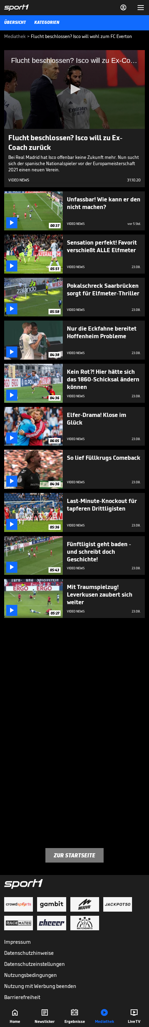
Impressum (17, 942)
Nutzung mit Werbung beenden (40, 986)
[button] (74, 89)
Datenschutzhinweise (29, 953)
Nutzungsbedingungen (30, 975)
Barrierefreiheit (22, 997)
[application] (74, 89)
